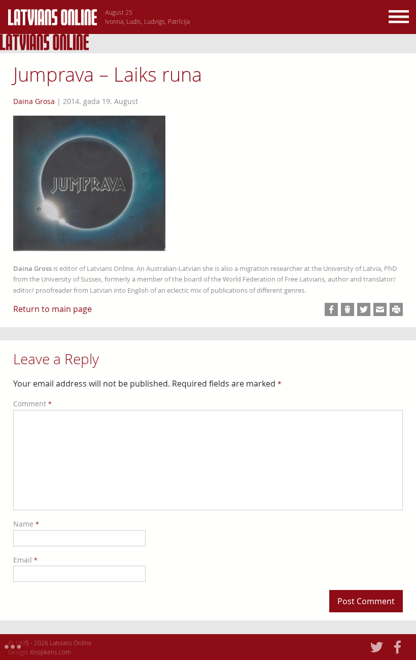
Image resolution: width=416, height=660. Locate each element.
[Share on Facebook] (331, 309)
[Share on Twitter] (363, 309)
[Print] (396, 309)
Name (26, 524)
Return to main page (52, 309)
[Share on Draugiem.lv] (347, 309)
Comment (32, 403)
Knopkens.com (50, 652)
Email (25, 560)
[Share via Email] (380, 309)
